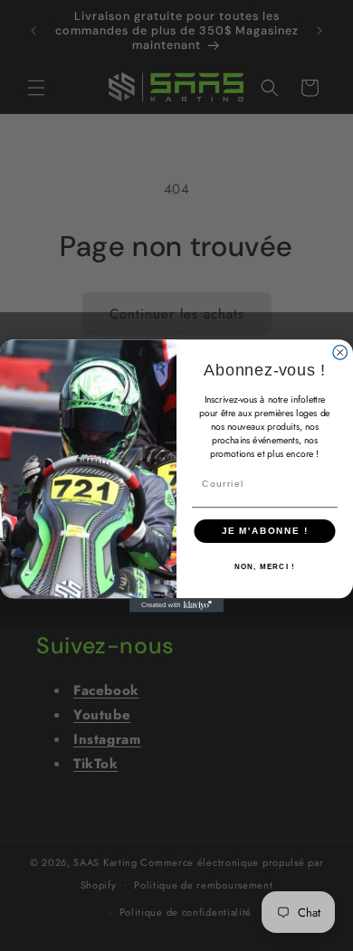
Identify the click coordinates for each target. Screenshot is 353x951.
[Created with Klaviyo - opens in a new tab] (176, 605)
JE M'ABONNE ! (265, 531)
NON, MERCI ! (264, 566)
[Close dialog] (340, 352)
